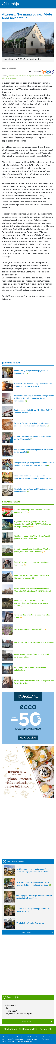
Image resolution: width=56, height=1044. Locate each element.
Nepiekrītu (28, 1041)
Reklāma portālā (28, 1028)
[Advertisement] (28, 331)
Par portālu (46, 1028)
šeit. (13, 1041)
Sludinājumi (10, 1028)
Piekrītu (21, 1041)
